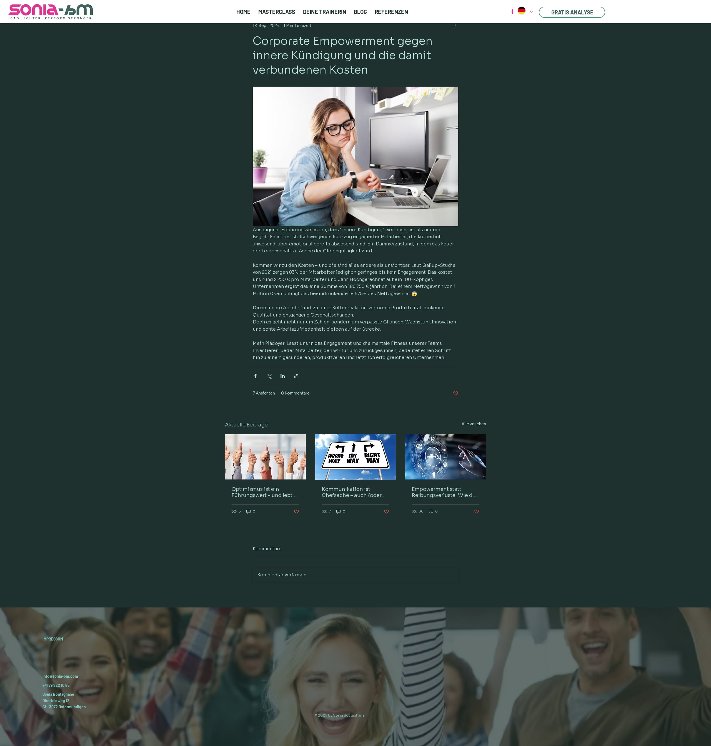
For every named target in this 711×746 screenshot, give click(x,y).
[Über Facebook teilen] (255, 376)
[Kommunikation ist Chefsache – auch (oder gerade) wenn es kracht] (355, 457)
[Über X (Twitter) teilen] (269, 376)
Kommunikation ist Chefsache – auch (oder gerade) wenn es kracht (352, 492)
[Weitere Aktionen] (455, 25)
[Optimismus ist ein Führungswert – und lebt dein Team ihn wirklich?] (265, 456)
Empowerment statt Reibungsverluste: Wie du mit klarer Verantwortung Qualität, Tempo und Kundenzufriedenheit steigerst (444, 492)
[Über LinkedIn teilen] (282, 376)
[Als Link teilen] (296, 376)
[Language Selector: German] (525, 10)
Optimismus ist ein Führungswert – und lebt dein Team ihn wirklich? (262, 492)
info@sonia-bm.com (60, 676)
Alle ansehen (474, 423)
